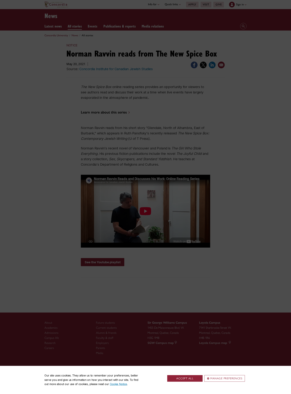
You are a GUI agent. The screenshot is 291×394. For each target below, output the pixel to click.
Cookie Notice (118, 384)
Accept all (184, 378)
